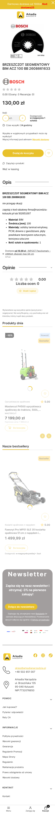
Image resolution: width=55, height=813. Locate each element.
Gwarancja (7, 746)
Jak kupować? (9, 707)
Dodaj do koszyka (23, 153)
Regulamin (40, 614)
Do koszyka (19, 428)
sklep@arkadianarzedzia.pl (30, 668)
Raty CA (6, 717)
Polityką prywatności (40, 620)
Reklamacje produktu (13, 767)
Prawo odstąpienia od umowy (17, 772)
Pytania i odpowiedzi (12, 712)
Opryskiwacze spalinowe (17, 401)
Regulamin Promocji (27, 11)
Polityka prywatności (12, 736)
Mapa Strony (8, 756)
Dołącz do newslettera (21, 606)
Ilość (4, 112)
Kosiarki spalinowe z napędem (20, 524)
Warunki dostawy (11, 777)
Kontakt (6, 796)
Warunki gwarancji (11, 741)
